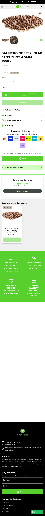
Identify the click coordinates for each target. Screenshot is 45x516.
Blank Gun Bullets (7, 506)
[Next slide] (41, 40)
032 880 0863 (10, 445)
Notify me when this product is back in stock (24, 95)
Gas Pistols (5, 511)
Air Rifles (5, 509)
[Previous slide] (4, 40)
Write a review (22, 191)
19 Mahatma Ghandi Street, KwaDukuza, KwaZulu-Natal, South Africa (23, 448)
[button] (2, 6)
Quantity (4, 77)
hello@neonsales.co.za (12, 442)
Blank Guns (5, 503)
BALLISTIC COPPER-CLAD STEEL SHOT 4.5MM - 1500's (12, 230)
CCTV (4, 514)
